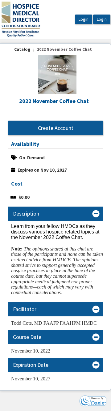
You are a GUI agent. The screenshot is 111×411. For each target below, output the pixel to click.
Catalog (22, 49)
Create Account (55, 127)
